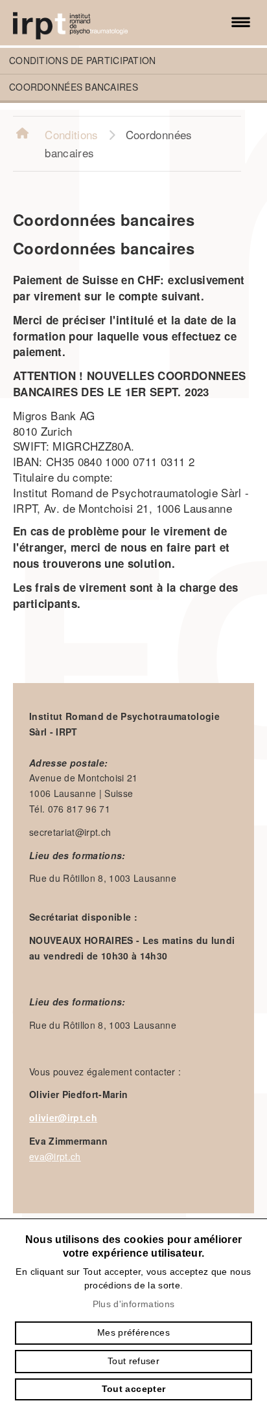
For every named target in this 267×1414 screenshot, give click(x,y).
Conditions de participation (82, 60)
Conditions (71, 134)
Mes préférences (133, 1332)
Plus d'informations (133, 1304)
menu (241, 22)
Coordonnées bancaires (73, 86)
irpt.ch (84, 22)
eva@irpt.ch (55, 1156)
